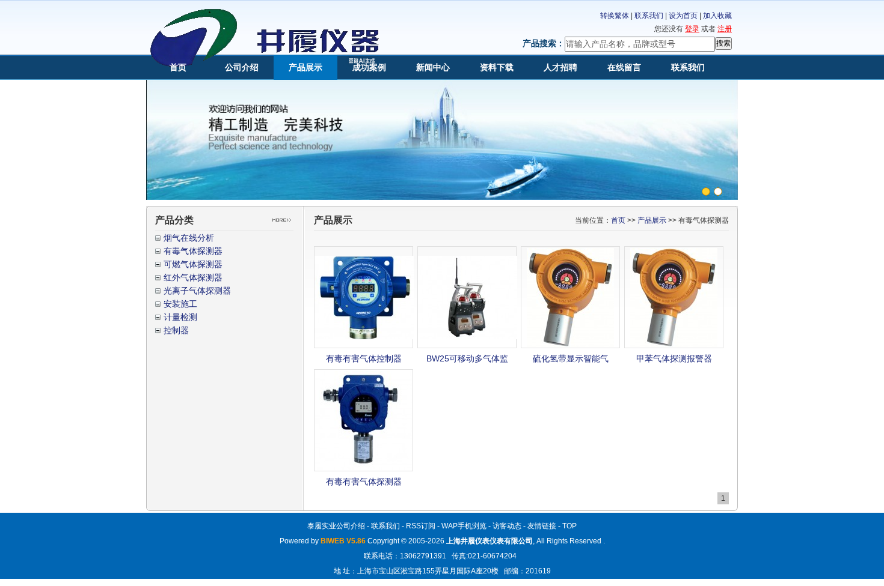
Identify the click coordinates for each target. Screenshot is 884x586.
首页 (178, 67)
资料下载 (497, 67)
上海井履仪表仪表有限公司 (489, 541)
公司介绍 (242, 67)
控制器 (176, 330)
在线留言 (624, 67)
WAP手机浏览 (464, 526)
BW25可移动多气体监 (467, 358)
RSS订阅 (420, 526)
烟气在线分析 (189, 238)
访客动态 (507, 526)
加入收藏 (717, 15)
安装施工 (180, 304)
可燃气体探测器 (193, 264)
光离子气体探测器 (197, 290)
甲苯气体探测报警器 (674, 358)
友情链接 (541, 526)
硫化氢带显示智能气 (571, 358)
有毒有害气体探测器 (364, 481)
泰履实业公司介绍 (336, 526)
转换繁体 (614, 15)
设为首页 (683, 15)
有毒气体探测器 (193, 251)
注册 (724, 29)
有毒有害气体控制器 (364, 358)
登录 (692, 29)
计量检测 (180, 317)
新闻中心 (433, 67)
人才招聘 (560, 67)
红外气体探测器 (193, 277)
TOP (569, 526)
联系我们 (648, 15)
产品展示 (305, 67)
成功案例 (369, 67)
